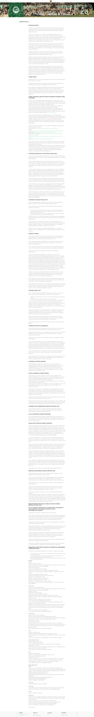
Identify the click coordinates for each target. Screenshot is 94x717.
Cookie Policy (21, 715)
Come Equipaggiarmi (37, 715)
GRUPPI (50, 3)
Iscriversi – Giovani (64, 715)
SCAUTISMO (40, 3)
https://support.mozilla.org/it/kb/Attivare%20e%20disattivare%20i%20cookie (47, 131)
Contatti (48, 714)
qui (34, 46)
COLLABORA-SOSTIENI (64, 3)
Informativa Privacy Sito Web (24, 714)
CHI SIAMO (46, 3)
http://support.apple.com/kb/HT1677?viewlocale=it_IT (45, 132)
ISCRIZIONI (56, 3)
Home (35, 3)
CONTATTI (72, 3)
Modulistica (35, 714)
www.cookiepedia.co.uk (51, 112)
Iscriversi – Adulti (64, 714)
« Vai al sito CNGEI (4, 1)
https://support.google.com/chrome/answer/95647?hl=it (47, 128)
